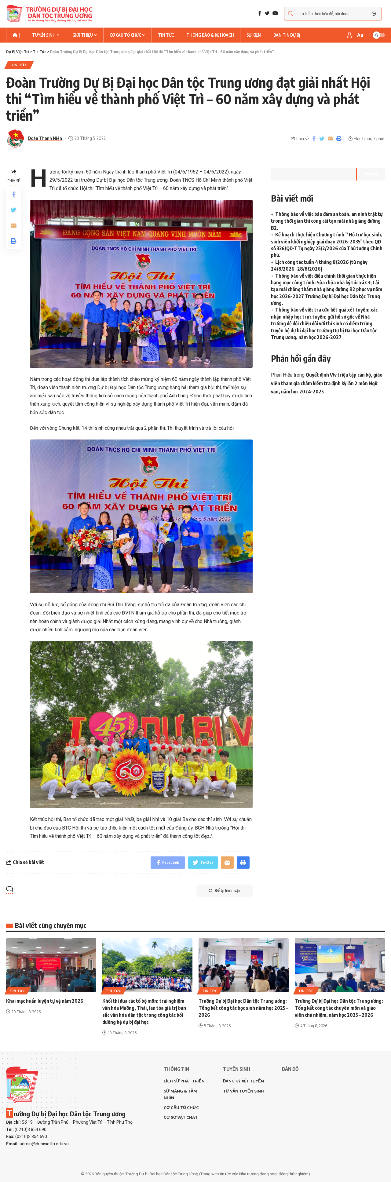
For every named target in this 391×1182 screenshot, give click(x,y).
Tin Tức (19, 65)
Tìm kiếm (371, 174)
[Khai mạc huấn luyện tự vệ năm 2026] (51, 965)
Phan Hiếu (281, 375)
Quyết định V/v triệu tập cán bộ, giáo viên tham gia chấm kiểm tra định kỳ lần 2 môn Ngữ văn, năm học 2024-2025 (326, 383)
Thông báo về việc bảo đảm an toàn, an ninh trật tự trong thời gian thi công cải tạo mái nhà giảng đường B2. (327, 221)
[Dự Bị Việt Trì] (49, 14)
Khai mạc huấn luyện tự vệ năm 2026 (44, 1001)
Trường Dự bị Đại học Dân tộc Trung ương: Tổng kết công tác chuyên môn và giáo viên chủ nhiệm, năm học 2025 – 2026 (339, 1008)
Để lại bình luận (227, 890)
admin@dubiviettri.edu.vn (44, 1143)
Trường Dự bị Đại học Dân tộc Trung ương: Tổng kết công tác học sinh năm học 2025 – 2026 (243, 1008)
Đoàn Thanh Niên (45, 138)
